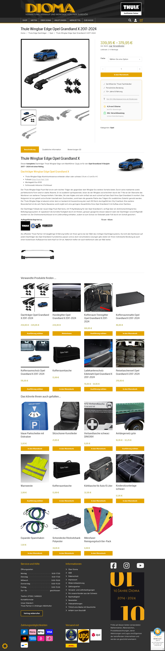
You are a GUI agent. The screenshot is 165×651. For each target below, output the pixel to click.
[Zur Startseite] (82, 9)
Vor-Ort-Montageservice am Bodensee (122, 99)
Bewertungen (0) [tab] (74, 149)
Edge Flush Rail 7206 (40, 179)
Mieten (34, 20)
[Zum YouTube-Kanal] (140, 565)
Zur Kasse (88, 20)
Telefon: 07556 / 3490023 (31, 596)
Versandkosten (118, 46)
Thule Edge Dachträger (37, 33)
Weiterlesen (67, 333)
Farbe (103, 58)
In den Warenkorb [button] (130, 333)
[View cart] (141, 20)
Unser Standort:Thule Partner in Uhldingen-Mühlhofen (36, 604)
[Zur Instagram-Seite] (127, 565)
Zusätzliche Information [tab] (51, 149)
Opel (51, 33)
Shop (25, 20)
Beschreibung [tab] (30, 149)
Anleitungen (60, 20)
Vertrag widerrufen (32, 613)
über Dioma (46, 20)
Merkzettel (75, 20)
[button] (5, 646)
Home (23, 33)
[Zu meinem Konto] (136, 20)
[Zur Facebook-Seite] (114, 565)
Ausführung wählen (35, 333)
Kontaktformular (27, 599)
